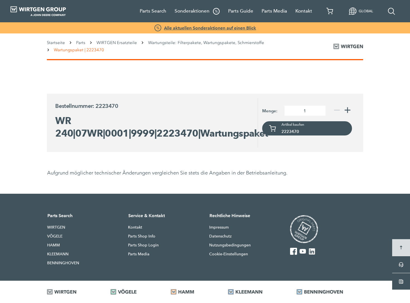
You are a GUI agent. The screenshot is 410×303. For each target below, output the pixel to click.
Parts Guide (240, 11)
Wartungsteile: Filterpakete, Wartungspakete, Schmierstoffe (206, 42)
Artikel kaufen (292, 124)
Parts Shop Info (141, 236)
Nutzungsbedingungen (230, 245)
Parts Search (153, 11)
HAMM (53, 245)
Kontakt (303, 11)
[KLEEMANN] (255, 292)
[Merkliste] (329, 11)
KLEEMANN (58, 253)
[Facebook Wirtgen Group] (293, 251)
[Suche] (391, 11)
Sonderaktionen (193, 11)
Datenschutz (220, 236)
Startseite (56, 42)
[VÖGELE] (133, 292)
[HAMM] (192, 292)
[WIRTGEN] (72, 292)
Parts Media (274, 11)
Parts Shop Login (143, 245)
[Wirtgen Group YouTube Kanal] (302, 251)
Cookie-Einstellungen (228, 253)
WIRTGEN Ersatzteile (117, 42)
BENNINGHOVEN (63, 262)
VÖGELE (54, 236)
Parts (80, 42)
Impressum (219, 227)
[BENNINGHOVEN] (329, 292)
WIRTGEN (56, 227)
